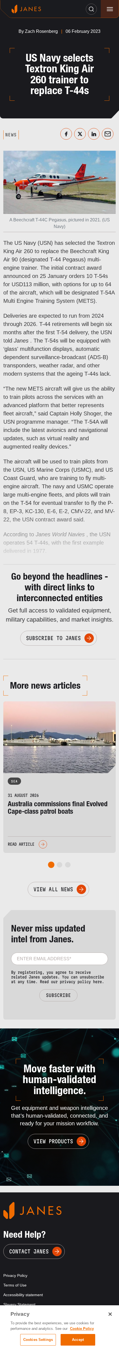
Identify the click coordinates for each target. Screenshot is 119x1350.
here (97, 981)
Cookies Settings (38, 1340)
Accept (78, 1340)
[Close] (110, 1314)
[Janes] (26, 9)
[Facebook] (66, 134)
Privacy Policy (15, 1275)
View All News (53, 889)
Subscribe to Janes (53, 638)
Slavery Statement (19, 1304)
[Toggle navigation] (110, 9)
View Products (53, 1141)
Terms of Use (15, 1285)
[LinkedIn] (94, 134)
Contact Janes (29, 1251)
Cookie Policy (82, 1329)
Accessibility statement (23, 1295)
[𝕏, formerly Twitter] (80, 134)
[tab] (51, 864)
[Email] (107, 134)
